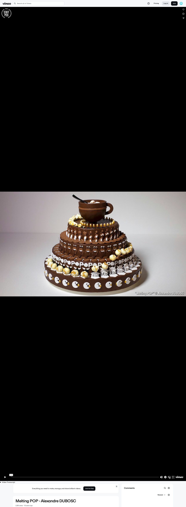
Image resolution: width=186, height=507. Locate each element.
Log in (166, 3)
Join (174, 3)
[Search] (165, 488)
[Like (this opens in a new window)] (183, 9)
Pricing (156, 3)
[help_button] (148, 3)
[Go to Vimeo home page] (7, 3)
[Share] (183, 18)
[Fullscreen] (173, 477)
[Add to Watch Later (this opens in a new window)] (183, 14)
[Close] (116, 486)
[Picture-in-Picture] (169, 477)
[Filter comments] (168, 495)
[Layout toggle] (168, 488)
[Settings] (165, 477)
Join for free (89, 488)
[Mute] (161, 477)
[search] (38, 3)
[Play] (5, 477)
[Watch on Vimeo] (179, 477)
